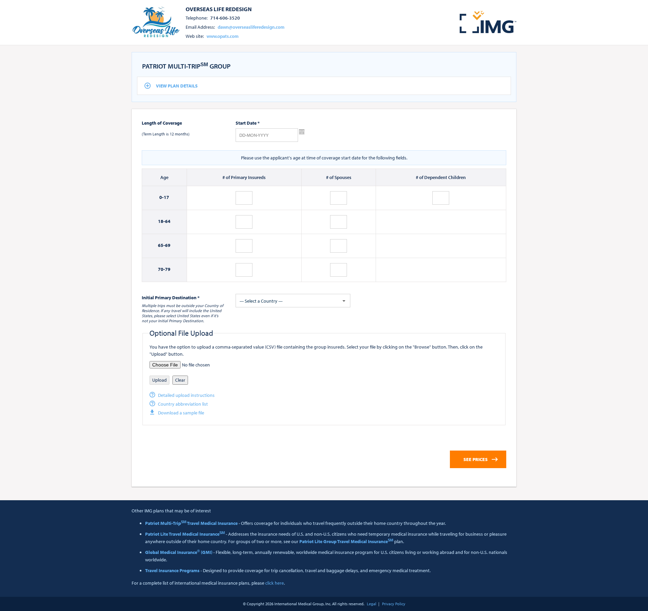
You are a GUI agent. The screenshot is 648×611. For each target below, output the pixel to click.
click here (274, 583)
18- (161, 221)
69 (167, 245)
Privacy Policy (393, 603)
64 (167, 221)
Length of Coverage (162, 123)
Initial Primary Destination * (170, 298)
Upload (159, 380)
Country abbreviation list (183, 404)
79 (167, 269)
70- (161, 269)
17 (166, 197)
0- (161, 197)
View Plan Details (177, 86)
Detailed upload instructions (186, 395)
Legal (371, 603)
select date (301, 132)
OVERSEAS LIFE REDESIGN (219, 8)
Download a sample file (181, 413)
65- (161, 245)
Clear (180, 380)
